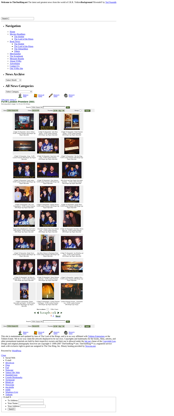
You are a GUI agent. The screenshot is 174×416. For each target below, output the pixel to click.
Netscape (9, 370)
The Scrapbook (16, 56)
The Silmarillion (21, 49)
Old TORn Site (16, 68)
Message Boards (17, 58)
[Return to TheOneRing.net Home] (42, 16)
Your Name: (13, 403)
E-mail (8, 360)
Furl (7, 367)
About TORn (15, 61)
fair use (88, 341)
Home (12, 32)
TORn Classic (5, 99)
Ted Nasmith (110, 2)
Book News (15, 41)
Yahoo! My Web (12, 372)
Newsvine (9, 385)
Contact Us (14, 66)
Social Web (10, 358)
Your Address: (14, 406)
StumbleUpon (11, 375)
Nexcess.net (90, 346)
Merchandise (15, 54)
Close (3, 355)
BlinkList (9, 382)
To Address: (13, 400)
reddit (7, 389)
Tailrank (9, 394)
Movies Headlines (17, 34)
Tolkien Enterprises (96, 336)
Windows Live (11, 392)
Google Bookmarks (13, 377)
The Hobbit (19, 36)
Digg (7, 365)
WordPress (16, 351)
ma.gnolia (9, 387)
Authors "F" (13, 99)
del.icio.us (9, 363)
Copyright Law (109, 341)
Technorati (10, 380)
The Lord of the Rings (23, 39)
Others (17, 51)
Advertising (15, 63)
